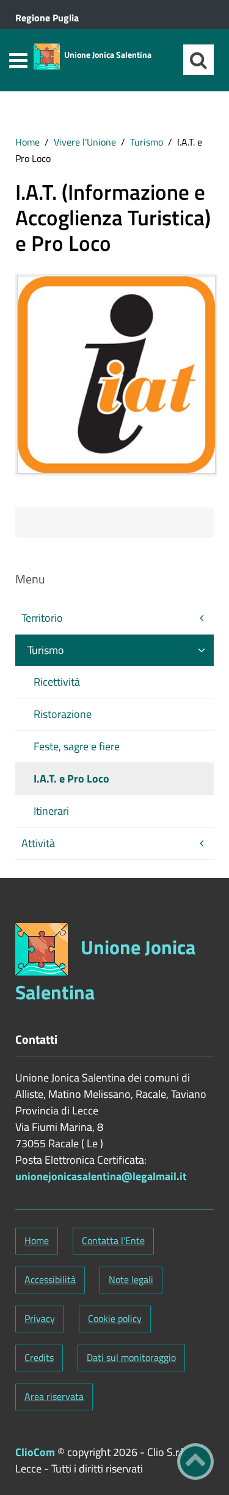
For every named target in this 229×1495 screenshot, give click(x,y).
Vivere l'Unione (85, 142)
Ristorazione (63, 714)
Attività (38, 843)
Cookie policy (115, 1318)
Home (27, 142)
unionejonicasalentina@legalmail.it (101, 1176)
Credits (39, 1357)
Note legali (131, 1279)
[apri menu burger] (18, 60)
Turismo (146, 142)
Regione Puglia (47, 17)
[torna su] (195, 1461)
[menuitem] (27, 142)
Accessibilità (50, 1279)
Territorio (42, 618)
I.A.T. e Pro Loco (71, 778)
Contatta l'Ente (113, 1240)
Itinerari (51, 811)
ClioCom (35, 1452)
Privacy (39, 1318)
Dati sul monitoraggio (131, 1357)
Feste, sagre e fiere (77, 746)
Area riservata (54, 1396)
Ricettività (57, 682)
